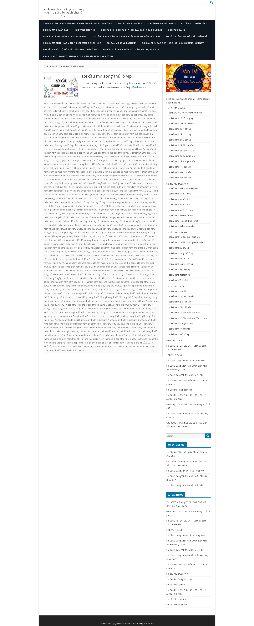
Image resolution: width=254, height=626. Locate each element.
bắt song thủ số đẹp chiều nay (132, 114)
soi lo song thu (149, 278)
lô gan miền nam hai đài (59, 209)
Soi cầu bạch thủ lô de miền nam (99, 255)
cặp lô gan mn (105, 145)
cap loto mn (63, 152)
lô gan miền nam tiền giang (138, 213)
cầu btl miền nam (137, 152)
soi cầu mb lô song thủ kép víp (183, 220)
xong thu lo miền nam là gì (74, 350)
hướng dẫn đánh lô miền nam (127, 183)
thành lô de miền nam (103, 335)
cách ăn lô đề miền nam (144, 118)
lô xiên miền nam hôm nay (102, 244)
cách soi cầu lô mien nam (76, 133)
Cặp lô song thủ (107, 149)
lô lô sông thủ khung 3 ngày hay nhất (107, 217)
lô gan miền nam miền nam (111, 209)
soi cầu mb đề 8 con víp (180, 139)
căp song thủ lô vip (119, 152)
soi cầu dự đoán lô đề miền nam (80, 259)
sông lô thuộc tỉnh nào (76, 285)
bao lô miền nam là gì (106, 114)
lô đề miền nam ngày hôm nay (132, 198)
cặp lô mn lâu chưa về (88, 149)
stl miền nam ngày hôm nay (66, 331)
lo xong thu (143, 244)
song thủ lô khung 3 (77, 304)
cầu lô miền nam (72, 156)
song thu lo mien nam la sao (114, 312)
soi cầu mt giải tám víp (179, 274)
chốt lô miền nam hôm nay (119, 164)
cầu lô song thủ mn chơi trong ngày (110, 160)
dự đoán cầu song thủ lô (108, 175)
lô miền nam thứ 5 (114, 225)
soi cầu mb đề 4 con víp (180, 128)
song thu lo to (95, 323)
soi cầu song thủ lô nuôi (122, 274)
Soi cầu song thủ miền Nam (75, 278)
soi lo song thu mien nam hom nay (60, 281)
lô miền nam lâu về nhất (66, 225)
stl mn (84, 331)
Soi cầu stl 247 (97, 278)
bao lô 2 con (66, 111)
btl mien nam (125, 118)
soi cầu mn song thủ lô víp (106, 76)
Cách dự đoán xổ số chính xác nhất (110, 130)
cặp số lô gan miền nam (81, 152)
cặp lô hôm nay (120, 145)
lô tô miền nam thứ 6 (113, 236)
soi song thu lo (106, 281)
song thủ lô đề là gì (78, 297)
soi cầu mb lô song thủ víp (181, 215)
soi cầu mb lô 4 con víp (180, 166)
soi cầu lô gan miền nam (98, 262)
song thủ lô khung (118, 301)
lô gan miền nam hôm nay (84, 209)
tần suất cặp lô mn (106, 331)
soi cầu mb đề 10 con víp (181, 145)
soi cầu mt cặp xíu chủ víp (181, 264)
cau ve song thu (80, 164)
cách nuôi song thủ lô (138, 130)
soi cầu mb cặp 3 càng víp (181, 118)
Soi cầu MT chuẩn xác (193, 23)
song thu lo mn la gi (118, 316)
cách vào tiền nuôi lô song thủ (140, 137)
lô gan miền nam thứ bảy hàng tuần (106, 213)
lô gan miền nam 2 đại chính (130, 202)
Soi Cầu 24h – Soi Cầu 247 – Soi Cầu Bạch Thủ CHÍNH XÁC (131, 30)
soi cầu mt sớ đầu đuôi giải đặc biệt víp (187, 242)
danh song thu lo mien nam (82, 175)
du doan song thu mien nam (77, 179)
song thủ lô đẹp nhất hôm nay (136, 297)
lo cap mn (109, 194)
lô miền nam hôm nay (108, 221)
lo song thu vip (73, 236)
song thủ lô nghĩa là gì (140, 316)
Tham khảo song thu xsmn (79, 335)
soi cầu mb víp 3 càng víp (181, 210)
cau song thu (65, 164)
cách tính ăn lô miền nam (82, 137)
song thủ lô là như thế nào (88, 308)
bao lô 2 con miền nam (112, 111)
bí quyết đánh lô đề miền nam (103, 118)
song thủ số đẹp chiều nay (102, 327)
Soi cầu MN (117, 270)
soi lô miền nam (133, 278)
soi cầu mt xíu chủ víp (179, 247)
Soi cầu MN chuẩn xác (55, 30)
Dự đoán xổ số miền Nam (120, 179)
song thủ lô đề (61, 297)
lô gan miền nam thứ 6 (77, 213)
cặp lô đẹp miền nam (132, 141)
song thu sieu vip (81, 327)
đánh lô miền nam (143, 171)
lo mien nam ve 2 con (135, 225)
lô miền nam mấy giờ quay (92, 225)
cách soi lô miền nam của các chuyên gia (133, 133)
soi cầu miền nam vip (74, 270)
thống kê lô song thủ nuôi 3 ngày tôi (122, 338)
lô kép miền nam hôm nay (75, 217)
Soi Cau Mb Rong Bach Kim (121, 43)
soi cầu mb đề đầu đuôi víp (182, 155)
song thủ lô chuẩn (84, 293)
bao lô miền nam (87, 114)
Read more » (139, 87)
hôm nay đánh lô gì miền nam (97, 183)
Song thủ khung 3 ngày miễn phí (121, 285)
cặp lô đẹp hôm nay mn (110, 141)
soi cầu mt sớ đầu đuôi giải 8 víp (184, 236)
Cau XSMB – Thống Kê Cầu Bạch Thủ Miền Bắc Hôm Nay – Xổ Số (78, 56)
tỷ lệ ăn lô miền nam (62, 346)
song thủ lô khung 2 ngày (140, 301)
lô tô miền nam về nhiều (68, 240)
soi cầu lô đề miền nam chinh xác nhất (67, 262)
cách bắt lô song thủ (53, 122)
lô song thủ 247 (91, 228)
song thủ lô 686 (137, 289)
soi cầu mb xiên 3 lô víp (180, 199)
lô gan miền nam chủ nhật (95, 206)
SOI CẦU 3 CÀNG (176, 30)
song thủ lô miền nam (112, 308)
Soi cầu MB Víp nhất (129, 23)
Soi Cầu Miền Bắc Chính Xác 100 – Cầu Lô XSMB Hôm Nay (173, 43)
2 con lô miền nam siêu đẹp (144, 103)
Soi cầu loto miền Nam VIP (126, 266)
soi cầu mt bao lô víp (179, 258)
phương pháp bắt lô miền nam (112, 251)
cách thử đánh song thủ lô (56, 137)
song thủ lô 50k (121, 289)
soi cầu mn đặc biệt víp (180, 307)
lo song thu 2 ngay (74, 228)
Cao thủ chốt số (89, 141)
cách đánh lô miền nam (104, 126)
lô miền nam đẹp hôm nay (83, 221)
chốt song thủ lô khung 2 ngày (86, 168)
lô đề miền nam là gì (107, 198)
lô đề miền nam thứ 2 (71, 202)
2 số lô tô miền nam (67, 107)
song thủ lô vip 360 (133, 323)
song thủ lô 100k (69, 289)
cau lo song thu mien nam (79, 160)
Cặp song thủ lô (101, 152)
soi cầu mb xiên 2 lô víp (180, 204)
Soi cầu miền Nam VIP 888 (98, 270)
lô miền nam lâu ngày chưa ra (134, 221)
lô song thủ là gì (65, 232)
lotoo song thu (102, 247)
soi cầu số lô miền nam (135, 270)
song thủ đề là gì (96, 285)
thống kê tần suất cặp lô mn (70, 342)
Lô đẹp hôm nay (90, 202)
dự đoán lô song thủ (147, 175)
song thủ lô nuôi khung (73, 320)
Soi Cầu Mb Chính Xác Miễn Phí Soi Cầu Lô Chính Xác (72, 43)
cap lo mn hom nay (67, 149)
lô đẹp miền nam (108, 202)
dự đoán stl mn (99, 179)
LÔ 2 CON (148, 190)
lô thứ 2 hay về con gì (91, 236)
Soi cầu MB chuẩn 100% (160, 23)
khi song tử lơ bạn (88, 186)
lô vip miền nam (143, 240)
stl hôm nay (122, 327)
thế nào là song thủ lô (126, 335)
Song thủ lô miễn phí (83, 316)
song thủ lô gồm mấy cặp (67, 301)
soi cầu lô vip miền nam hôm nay (97, 266)
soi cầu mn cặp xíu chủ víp (181, 296)
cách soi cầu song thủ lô (101, 133)
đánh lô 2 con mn (103, 171)
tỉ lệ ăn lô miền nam (114, 342)
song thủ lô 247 (105, 289)
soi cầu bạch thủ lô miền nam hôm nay (134, 255)
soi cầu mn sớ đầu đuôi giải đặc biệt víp (188, 318)
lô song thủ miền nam (84, 232)
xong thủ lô (54, 350)
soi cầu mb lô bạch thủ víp (181, 226)
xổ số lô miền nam (118, 346)
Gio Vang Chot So (85, 30)
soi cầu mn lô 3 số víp (179, 334)
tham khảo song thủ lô (55, 335)
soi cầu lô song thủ (121, 262)
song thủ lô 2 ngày (87, 289)
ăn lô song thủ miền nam (103, 107)
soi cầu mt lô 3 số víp (179, 280)
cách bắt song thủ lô (74, 122)
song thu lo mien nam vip (60, 316)
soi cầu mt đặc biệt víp (179, 269)
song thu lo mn (101, 316)
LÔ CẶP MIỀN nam (94, 194)
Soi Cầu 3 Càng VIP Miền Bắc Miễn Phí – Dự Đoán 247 (131, 49)
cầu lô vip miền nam (137, 160)
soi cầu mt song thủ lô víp (181, 253)
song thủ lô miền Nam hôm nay (84, 312)
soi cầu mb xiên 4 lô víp (180, 193)
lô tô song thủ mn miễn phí (94, 240)
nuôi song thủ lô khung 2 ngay (82, 251)
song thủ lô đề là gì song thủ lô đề (104, 297)
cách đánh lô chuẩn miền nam (99, 122)
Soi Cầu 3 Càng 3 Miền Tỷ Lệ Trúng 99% (65, 36)
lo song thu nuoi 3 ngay (136, 232)
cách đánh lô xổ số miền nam (79, 130)
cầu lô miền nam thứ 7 (137, 156)
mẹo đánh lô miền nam (122, 247)
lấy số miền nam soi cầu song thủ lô (98, 190)
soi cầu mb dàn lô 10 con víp (182, 123)
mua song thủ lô (58, 251)
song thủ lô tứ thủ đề (113, 323)
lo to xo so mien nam (118, 240)
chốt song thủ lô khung (60, 168)
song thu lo (55, 289)
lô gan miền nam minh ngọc (138, 209)
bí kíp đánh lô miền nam (76, 118)
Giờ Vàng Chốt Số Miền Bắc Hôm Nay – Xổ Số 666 (70, 49)
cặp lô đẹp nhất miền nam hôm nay (80, 145)
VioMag (110, 623)
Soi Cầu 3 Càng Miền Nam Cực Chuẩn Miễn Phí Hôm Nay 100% (126, 36)
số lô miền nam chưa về (71, 255)
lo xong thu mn (65, 247)
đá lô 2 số (134, 168)
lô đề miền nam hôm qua (84, 198)
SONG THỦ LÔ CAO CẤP (63, 293)
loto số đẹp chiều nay (84, 247)
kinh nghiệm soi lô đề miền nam (64, 190)
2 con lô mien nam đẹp (118, 103)
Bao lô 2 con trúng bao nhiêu (64, 114)
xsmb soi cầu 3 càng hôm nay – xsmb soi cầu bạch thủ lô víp (63, 12)
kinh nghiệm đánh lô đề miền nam (115, 186)
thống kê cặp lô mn (147, 335)
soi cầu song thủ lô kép (76, 274)
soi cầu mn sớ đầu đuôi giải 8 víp (184, 312)
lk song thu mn (135, 190)
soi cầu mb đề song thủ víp (182, 161)
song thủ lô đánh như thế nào (109, 293)
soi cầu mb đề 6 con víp (180, 134)
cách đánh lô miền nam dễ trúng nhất (134, 126)
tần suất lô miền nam (126, 331)
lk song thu (121, 190)
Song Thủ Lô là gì (66, 308)
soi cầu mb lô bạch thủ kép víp (183, 188)
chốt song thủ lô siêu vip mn (115, 168)
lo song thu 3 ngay (109, 228)
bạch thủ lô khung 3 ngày (128, 107)
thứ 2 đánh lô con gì (94, 342)
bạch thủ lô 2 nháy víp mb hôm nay (185, 112)
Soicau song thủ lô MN (144, 281)
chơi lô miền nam (97, 164)
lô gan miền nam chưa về (121, 206)
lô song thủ (58, 228)
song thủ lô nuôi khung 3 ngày (129, 320)
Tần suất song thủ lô (147, 331)
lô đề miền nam (63, 198)
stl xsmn (92, 331)
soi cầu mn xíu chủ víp (179, 328)
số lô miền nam (51, 255)
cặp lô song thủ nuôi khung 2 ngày (132, 149)
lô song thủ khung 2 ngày (131, 228)
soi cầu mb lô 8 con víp (180, 177)
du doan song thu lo (53, 179)
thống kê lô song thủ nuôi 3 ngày (88, 338)
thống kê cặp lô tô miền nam (57, 338)
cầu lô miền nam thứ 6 (114, 156)
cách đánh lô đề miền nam (128, 122)
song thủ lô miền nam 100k (137, 308)
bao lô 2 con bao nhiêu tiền (86, 111)
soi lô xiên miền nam (88, 281)
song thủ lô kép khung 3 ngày (94, 301)
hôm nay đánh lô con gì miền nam (66, 183)
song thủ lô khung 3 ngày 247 (127, 304)
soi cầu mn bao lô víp (179, 291)
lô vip (132, 240)
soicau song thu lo (123, 281)
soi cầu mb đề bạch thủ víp (182, 150)
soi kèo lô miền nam (115, 278)
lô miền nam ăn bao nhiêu (138, 217)
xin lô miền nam (101, 346)
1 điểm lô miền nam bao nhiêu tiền (89, 103)
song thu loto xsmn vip (61, 327)
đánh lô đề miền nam (123, 171)
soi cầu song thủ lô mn (99, 274)
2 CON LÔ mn (50, 107)
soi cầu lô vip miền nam (69, 266)
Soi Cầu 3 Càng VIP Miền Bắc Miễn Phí (186, 36)
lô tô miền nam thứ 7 (134, 236)
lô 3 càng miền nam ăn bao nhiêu (68, 194)
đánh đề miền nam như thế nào (64, 171)
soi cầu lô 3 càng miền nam (110, 259)
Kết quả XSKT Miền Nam (67, 186)
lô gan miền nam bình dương (68, 206)
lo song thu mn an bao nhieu (110, 232)
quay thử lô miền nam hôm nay (142, 251)
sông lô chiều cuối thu (54, 285)
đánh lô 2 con (87, 171)
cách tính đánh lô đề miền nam (110, 137)
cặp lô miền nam (137, 145)
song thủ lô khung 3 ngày (100, 304)
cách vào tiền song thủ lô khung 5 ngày (62, 141)
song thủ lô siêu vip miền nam (72, 323)
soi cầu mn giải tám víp (180, 301)
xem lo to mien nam (82, 346)
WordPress (149, 623)
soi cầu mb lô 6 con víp (180, 172)
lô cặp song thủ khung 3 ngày (129, 194)
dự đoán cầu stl (128, 175)
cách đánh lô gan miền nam (78, 126)
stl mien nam (135, 327)
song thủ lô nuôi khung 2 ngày (99, 320)
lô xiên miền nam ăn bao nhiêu (73, 244)
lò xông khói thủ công (126, 244)
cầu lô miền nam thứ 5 (91, 156)
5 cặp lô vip (84, 107)
